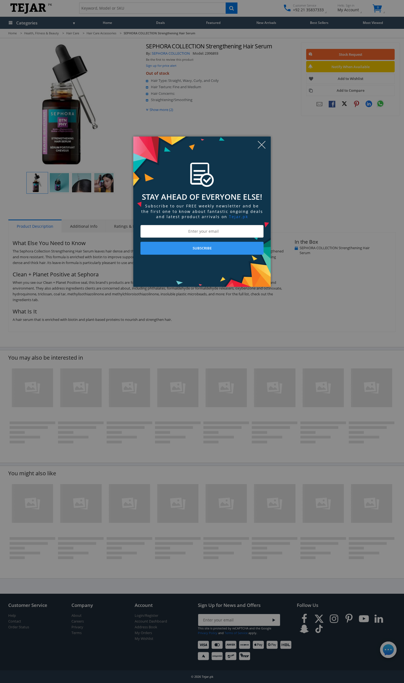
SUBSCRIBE (202, 248)
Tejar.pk (238, 216)
